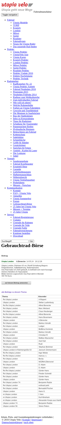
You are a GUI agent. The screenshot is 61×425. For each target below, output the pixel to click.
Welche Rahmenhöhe (23, 105)
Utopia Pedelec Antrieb (24, 86)
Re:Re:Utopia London (12, 305)
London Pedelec (20, 62)
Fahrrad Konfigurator (23, 164)
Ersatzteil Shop (20, 166)
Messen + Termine (21, 209)
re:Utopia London (10, 394)
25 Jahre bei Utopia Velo (24, 206)
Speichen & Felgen (22, 148)
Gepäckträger (19, 145)
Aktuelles (17, 196)
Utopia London (9, 302)
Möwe (16, 33)
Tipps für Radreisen (22, 121)
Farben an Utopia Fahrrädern (26, 108)
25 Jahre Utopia (20, 212)
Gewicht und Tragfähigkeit (25, 110)
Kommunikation (14, 188)
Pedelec (10, 49)
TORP (16, 25)
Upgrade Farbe (20, 228)
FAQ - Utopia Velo (22, 193)
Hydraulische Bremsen (23, 129)
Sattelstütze (18, 137)
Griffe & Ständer (21, 142)
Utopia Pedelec (20, 52)
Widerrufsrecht (20, 177)
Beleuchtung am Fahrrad (24, 132)
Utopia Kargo (19, 57)
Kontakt (17, 190)
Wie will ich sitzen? (22, 102)
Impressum (37, 419)
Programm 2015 (20, 92)
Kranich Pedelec (20, 60)
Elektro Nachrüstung (22, 76)
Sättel (15, 156)
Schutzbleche (19, 140)
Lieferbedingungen (22, 172)
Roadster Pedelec (21, 70)
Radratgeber (13, 81)
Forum (16, 201)
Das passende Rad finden (25, 46)
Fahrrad (10, 20)
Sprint (16, 36)
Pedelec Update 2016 (23, 73)
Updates (17, 220)
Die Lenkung (19, 153)
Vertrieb (11, 158)
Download (18, 236)
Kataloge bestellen (21, 233)
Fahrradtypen (19, 41)
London (16, 30)
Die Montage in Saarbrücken (26, 113)
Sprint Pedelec (20, 68)
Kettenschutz (19, 134)
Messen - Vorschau (22, 185)
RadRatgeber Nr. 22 (22, 84)
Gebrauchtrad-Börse (22, 204)
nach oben (28, 422)
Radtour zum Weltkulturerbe (26, 97)
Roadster (17, 38)
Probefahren (18, 182)
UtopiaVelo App (20, 54)
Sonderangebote (20, 161)
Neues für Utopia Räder (24, 44)
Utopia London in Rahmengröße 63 (17, 350)
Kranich (17, 28)
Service (10, 214)
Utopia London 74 (10, 403)
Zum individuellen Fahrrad (25, 100)
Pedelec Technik (20, 78)
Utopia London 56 (10, 406)
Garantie (17, 169)
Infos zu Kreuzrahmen (23, 118)
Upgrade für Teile (21, 225)
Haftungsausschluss (22, 174)
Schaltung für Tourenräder (25, 124)
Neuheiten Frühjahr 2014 (25, 94)
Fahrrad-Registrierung (23, 217)
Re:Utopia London (10, 299)
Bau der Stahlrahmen (23, 116)
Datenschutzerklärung (12, 422)
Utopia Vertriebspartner (24, 180)
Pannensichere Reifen (23, 126)
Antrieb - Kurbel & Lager (25, 150)
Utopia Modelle (20, 22)
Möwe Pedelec (20, 65)
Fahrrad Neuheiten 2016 (24, 89)
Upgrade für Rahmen (23, 222)
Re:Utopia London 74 (11, 382)
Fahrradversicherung (22, 230)
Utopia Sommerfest (22, 198)
